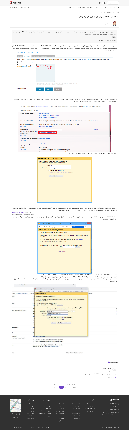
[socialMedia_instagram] (15, 414)
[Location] (15, 411)
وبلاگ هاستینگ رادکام (106, 12)
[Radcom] (16, 3)
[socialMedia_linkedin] (17, 417)
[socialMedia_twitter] (18, 414)
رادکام (118, 12)
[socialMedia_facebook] (11, 414)
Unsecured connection (19, 213)
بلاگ (114, 12)
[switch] (104, 3)
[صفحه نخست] (118, 8)
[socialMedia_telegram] (13, 417)
